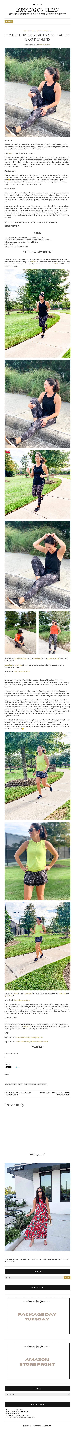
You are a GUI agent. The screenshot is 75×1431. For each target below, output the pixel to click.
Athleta (33, 262)
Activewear (8, 1084)
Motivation (33, 1084)
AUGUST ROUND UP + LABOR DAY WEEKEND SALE (18, 1094)
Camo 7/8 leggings (20, 658)
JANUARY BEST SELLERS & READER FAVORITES (20, 1417)
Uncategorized (46, 31)
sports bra (8, 665)
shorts (16, 993)
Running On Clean (44, 44)
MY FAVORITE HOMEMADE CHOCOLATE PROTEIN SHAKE (54, 1094)
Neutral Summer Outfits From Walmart (17, 1411)
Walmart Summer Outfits (13, 1413)
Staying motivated (42, 1084)
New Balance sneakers (22, 671)
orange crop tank (53, 658)
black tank (37, 658)
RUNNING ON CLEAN (37, 10)
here (10, 153)
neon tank (28, 993)
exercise (20, 1084)
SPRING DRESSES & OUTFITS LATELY (17, 1415)
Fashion (26, 31)
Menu (10, 21)
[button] (20, 632)
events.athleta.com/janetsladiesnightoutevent (32, 1042)
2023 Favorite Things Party (14, 1409)
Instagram (26, 1026)
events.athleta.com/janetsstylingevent (29, 1037)
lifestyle (38, 31)
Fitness (31, 31)
